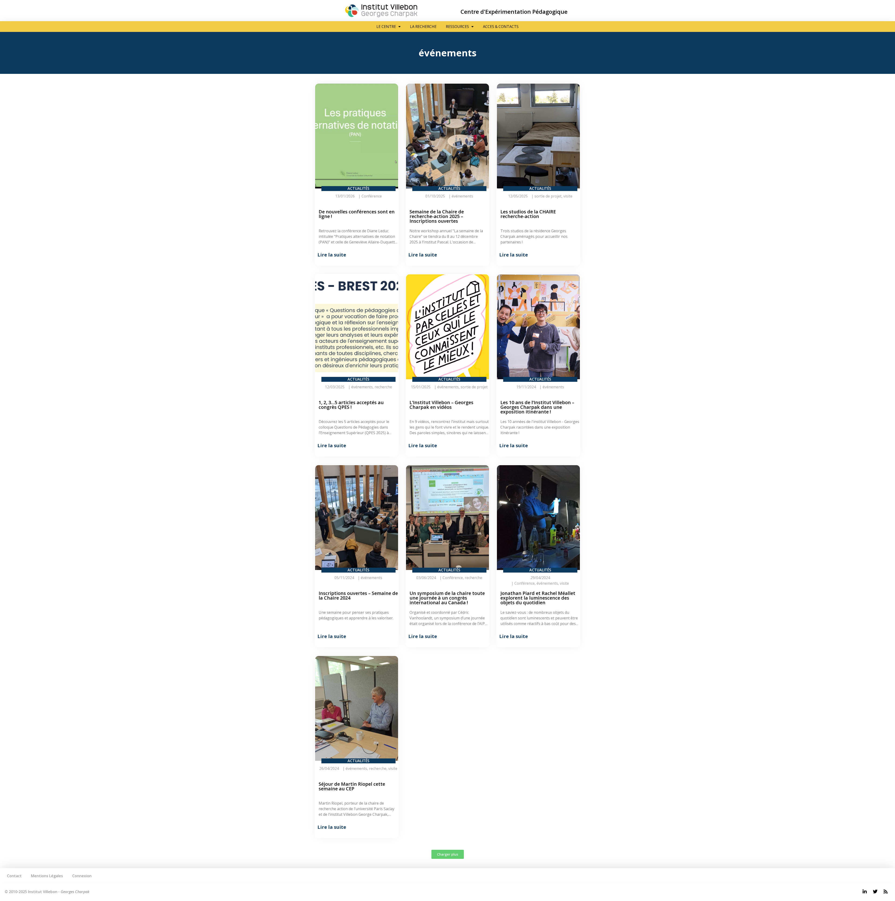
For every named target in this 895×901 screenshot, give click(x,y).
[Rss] (885, 891)
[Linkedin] (864, 891)
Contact (14, 875)
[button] (447, 854)
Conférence (371, 196)
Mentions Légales (47, 875)
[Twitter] (875, 891)
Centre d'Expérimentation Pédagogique (514, 11)
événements (462, 196)
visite (567, 196)
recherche (383, 386)
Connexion (82, 875)
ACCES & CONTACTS (501, 26)
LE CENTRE (386, 26)
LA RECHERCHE (423, 26)
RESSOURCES (457, 26)
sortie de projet (547, 196)
